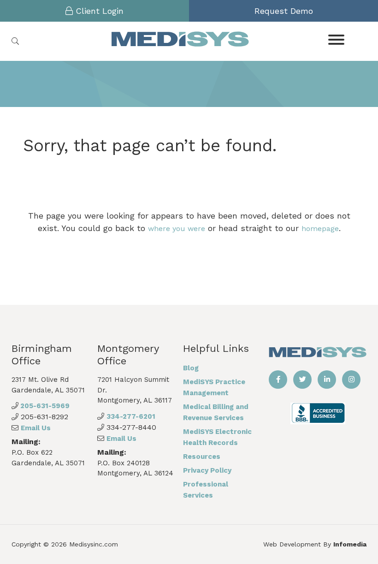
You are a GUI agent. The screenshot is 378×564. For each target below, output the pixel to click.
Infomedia (349, 544)
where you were (176, 228)
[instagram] (351, 379)
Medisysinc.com (93, 544)
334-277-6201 (130, 416)
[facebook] (278, 379)
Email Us (36, 428)
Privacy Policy (207, 470)
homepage (320, 228)
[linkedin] (327, 379)
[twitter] (302, 379)
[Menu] (336, 39)
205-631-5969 (44, 406)
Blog (191, 368)
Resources (201, 456)
